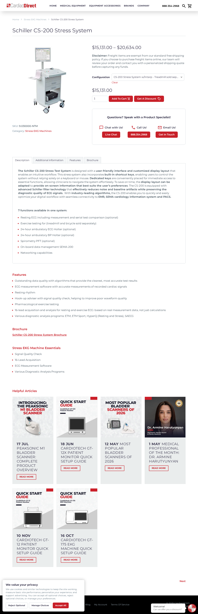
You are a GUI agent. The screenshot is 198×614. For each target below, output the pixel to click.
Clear (115, 82)
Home (53, 5)
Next (183, 581)
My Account (100, 604)
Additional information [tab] (49, 160)
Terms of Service (120, 604)
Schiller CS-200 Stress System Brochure (39, 334)
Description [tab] (22, 160)
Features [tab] (75, 160)
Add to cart (119, 98)
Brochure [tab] (92, 160)
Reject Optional (16, 605)
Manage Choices (40, 605)
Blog (87, 604)
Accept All (60, 605)
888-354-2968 (170, 5)
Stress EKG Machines (35, 19)
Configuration (101, 77)
